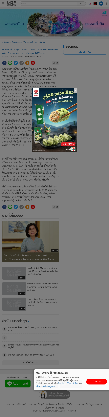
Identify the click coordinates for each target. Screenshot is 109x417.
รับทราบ (96, 381)
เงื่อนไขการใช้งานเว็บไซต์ (68, 383)
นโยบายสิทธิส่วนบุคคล (45, 386)
